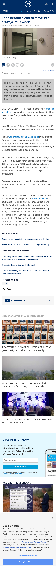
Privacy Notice (18, 474)
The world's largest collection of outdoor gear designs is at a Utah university (27, 348)
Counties (38, 11)
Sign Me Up (20, 466)
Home (28, 11)
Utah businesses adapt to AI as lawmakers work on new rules (28, 420)
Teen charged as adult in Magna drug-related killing (25, 239)
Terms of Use (7, 474)
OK (53, 518)
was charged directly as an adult (23, 136)
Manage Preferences (28, 555)
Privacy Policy (40, 542)
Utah (5, 283)
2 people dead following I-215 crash (18, 265)
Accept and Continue (28, 562)
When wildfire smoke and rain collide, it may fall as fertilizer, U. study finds (26, 384)
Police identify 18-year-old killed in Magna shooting (25, 244)
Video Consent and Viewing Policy (18, 547)
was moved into (39, 198)
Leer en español (47, 71)
